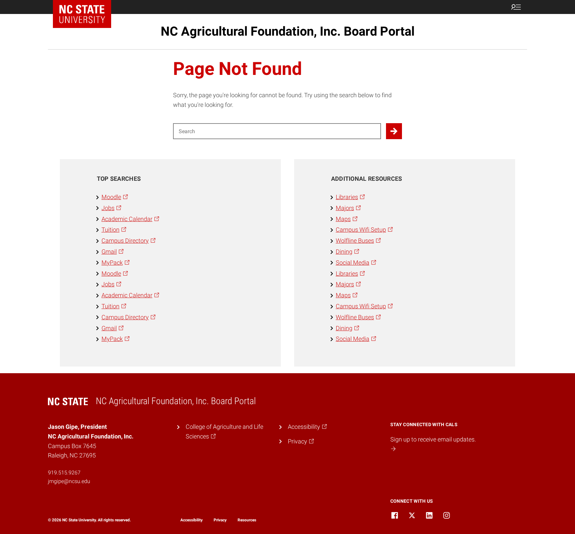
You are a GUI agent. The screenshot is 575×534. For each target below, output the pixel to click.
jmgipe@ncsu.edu (69, 481)
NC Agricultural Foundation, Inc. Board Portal (288, 31)
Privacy (220, 520)
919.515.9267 (64, 472)
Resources (247, 520)
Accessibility (191, 520)
